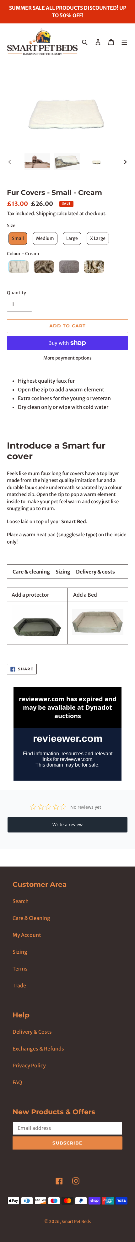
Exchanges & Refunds (38, 1049)
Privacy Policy (29, 1065)
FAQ (17, 1082)
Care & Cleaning (31, 918)
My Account (27, 935)
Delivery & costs (95, 572)
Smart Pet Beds (76, 1221)
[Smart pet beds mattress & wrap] (97, 633)
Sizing (63, 572)
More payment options (67, 358)
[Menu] (124, 41)
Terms (20, 969)
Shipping (46, 213)
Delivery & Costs (32, 1032)
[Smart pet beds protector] (37, 637)
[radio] (17, 238)
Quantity (16, 293)
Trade (19, 985)
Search (21, 901)
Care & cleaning (31, 572)
